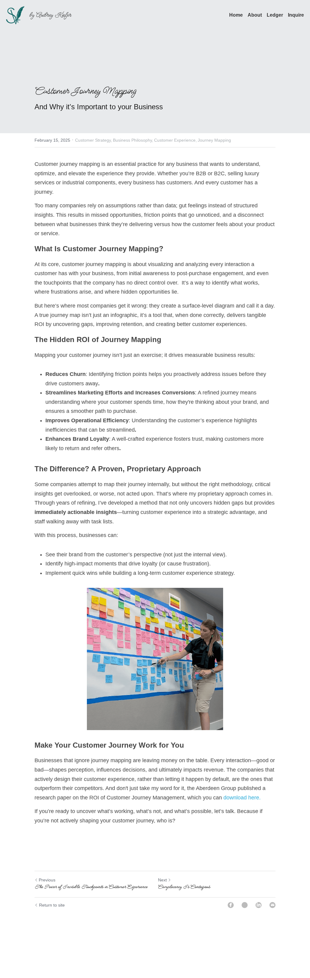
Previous (46, 861)
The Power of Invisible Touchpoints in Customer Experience (91, 868)
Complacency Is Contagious (184, 868)
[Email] (272, 886)
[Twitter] (245, 886)
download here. (187, 779)
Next (162, 861)
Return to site (50, 886)
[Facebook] (231, 886)
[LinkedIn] (259, 886)
